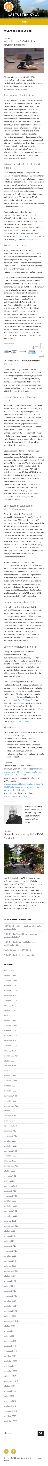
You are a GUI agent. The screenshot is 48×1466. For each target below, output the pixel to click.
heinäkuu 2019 (10, 1341)
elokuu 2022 (9, 1181)
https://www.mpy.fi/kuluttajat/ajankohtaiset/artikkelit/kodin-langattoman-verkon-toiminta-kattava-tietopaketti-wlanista (24, 787)
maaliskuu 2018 (10, 1421)
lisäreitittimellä (22, 721)
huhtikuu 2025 (10, 1031)
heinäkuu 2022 (10, 1186)
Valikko (25, 22)
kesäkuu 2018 (10, 1406)
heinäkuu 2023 (10, 1126)
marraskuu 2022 (11, 1166)
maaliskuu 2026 (11, 991)
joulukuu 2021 (10, 1221)
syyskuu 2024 (10, 1066)
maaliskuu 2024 (11, 1091)
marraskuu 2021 (11, 1226)
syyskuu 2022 (10, 1176)
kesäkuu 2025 (10, 1021)
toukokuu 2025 (10, 1026)
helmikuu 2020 (10, 1311)
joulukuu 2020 (10, 1266)
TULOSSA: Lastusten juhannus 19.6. (19, 955)
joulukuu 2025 (10, 1006)
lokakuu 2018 (9, 1386)
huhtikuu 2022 (10, 1201)
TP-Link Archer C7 (33, 664)
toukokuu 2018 (10, 1411)
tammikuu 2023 (11, 1156)
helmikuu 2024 (10, 1096)
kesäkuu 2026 (10, 976)
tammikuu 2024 (11, 1101)
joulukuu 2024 (10, 1051)
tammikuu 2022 (10, 1216)
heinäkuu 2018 (10, 1401)
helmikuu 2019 (10, 1366)
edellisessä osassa (30, 239)
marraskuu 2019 (11, 1321)
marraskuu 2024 (11, 1056)
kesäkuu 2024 (10, 1076)
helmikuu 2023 (10, 1151)
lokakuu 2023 (10, 1111)
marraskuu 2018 (11, 1381)
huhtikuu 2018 (10, 1416)
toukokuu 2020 (10, 1296)
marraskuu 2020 (11, 1271)
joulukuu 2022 (10, 1161)
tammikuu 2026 (11, 1001)
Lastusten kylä (23, 14)
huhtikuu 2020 (10, 1301)
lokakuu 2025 (10, 1011)
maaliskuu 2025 (11, 1036)
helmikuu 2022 (10, 1211)
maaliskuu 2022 (10, 1206)
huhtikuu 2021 (10, 1256)
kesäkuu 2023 (10, 1131)
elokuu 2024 (9, 1071)
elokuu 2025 (9, 1016)
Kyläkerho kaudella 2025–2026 (17, 950)
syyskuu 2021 (10, 1236)
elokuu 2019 (9, 1336)
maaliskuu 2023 (11, 1146)
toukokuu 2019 (10, 1351)
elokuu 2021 (9, 1241)
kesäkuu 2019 (10, 1346)
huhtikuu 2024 (10, 1086)
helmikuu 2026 (10, 996)
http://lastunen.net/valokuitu (16, 796)
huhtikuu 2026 (10, 986)
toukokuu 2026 (10, 981)
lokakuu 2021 (9, 1231)
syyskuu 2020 (10, 1281)
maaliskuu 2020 (11, 1306)
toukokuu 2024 (10, 1081)
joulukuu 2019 (10, 1316)
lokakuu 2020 (10, 1276)
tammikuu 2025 (11, 1046)
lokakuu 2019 (9, 1326)
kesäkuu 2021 (10, 1246)
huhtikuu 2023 (10, 1141)
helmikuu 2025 (10, 1041)
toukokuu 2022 (10, 1196)
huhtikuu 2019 (10, 1356)
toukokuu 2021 (10, 1251)
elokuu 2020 (9, 1286)
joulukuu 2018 (10, 1376)
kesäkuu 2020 (10, 1291)
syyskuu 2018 (10, 1391)
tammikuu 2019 (10, 1371)
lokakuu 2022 (9, 1171)
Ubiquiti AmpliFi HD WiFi (21, 700)
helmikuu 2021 (10, 1261)
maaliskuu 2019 (10, 1361)
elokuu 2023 (9, 1121)
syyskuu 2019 (10, 1331)
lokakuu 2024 (10, 1061)
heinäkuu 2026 (10, 971)
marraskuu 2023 (11, 1106)
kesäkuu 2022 (10, 1191)
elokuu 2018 (9, 1396)
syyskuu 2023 (10, 1116)
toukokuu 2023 (10, 1136)
